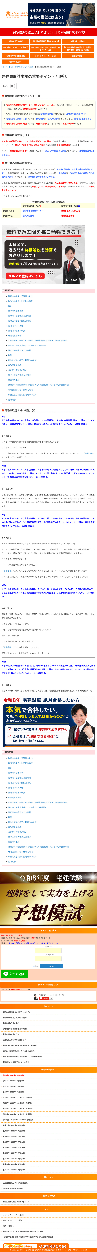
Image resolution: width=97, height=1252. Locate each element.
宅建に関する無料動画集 (16, 56)
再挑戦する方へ (78, 56)
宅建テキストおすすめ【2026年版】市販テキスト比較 (45, 48)
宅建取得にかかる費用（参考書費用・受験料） (20, 1045)
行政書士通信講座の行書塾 (13, 1188)
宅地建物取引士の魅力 (11, 1023)
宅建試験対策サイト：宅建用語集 (15, 1183)
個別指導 (89, 453)
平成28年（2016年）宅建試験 (14, 1136)
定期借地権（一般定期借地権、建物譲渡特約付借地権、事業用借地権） (38, 341)
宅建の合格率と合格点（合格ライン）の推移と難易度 (22, 1056)
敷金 (10, 306)
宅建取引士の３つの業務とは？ (14, 1040)
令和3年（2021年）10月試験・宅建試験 (18, 1103)
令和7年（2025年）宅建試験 (13, 1075)
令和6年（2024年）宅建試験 (13, 1081)
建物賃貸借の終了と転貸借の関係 (22, 360)
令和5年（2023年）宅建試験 (13, 1086)
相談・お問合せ (8, 1226)
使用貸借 (12, 400)
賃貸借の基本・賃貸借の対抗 (20, 296)
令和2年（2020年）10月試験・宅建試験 (18, 1114)
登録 (37, 966)
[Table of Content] (13, 86)
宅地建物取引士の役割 (11, 1034)
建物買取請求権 (14, 336)
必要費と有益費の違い (17, 370)
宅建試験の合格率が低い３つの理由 (16, 1062)
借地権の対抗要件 (15, 326)
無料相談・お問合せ (78, 41)
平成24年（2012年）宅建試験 (14, 1164)
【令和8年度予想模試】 (15, 41)
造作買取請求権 (14, 365)
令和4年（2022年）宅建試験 (13, 1092)
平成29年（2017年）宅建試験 (14, 1131)
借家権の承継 (13, 380)
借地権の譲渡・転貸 (16, 331)
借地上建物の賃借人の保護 (19, 375)
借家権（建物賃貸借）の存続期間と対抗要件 (27, 345)
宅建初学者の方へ (15, 62)
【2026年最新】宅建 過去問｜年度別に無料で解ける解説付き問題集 (78, 48)
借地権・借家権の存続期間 (19, 316)
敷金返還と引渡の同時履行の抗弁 (22, 395)
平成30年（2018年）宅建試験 (14, 1125)
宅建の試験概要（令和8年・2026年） (17, 1012)
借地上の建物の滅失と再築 (19, 321)
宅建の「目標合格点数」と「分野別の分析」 (19, 1051)
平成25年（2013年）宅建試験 (14, 1159)
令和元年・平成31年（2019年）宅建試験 (18, 1120)
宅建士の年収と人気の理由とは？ (15, 1018)
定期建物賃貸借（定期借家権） (21, 390)
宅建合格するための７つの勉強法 (15, 47)
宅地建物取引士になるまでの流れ (15, 1029)
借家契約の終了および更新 (19, 350)
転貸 (10, 355)
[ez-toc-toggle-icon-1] (11, 86)
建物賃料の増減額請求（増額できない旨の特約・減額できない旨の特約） (39, 385)
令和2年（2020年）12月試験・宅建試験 (18, 1109)
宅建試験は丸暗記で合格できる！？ (16, 1202)
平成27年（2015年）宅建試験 (14, 1142)
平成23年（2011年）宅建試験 (14, 1170)
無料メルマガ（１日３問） (13, 1220)
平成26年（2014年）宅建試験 (14, 1153)
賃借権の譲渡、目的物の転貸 (20, 301)
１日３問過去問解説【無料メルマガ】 (45, 41)
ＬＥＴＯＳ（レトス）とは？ (45, 56)
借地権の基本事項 (15, 311)
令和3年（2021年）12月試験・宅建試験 (18, 1097)
